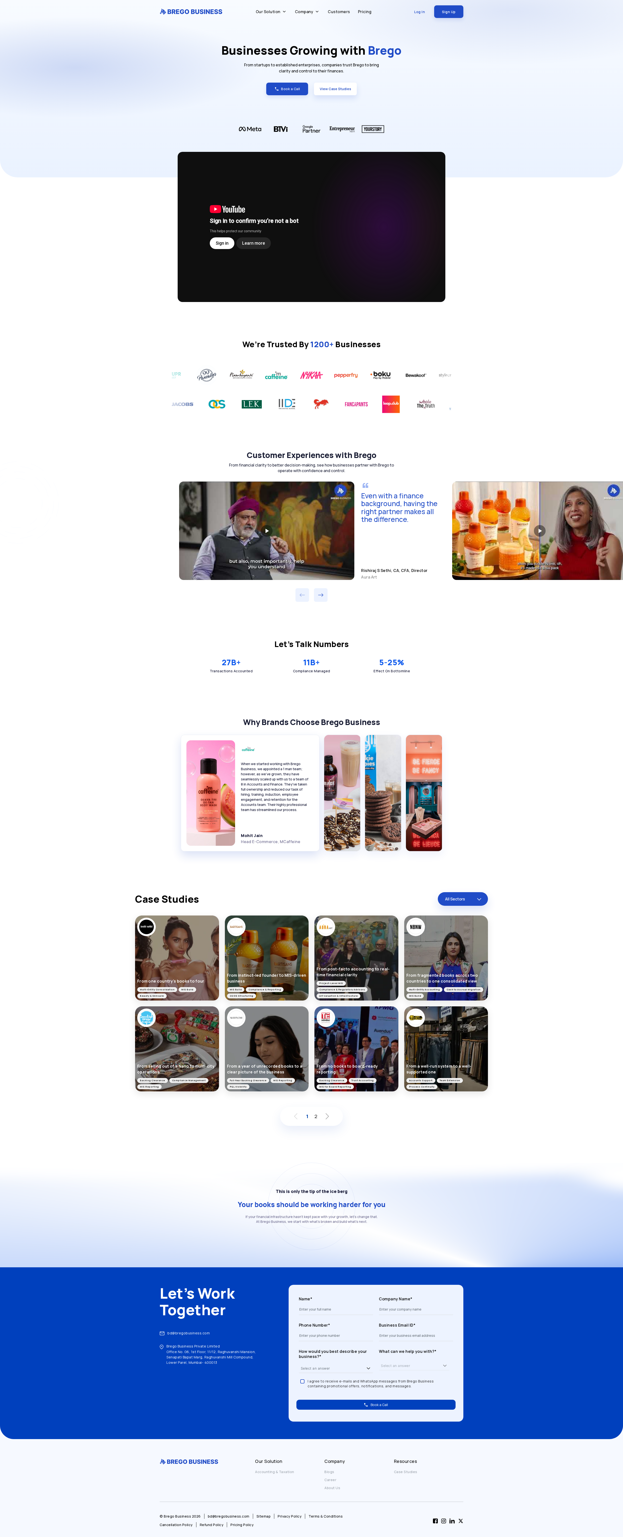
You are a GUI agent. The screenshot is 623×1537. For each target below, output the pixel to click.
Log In (419, 11)
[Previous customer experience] (302, 595)
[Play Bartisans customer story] (540, 530)
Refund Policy (212, 1524)
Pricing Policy (242, 1524)
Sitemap (264, 1516)
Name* (305, 1299)
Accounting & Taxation (274, 1472)
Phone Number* (314, 1325)
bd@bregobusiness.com (188, 1333)
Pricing (365, 11)
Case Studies (405, 1472)
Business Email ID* (397, 1325)
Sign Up (449, 11)
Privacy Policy (290, 1516)
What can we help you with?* (408, 1351)
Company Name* (395, 1299)
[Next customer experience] (321, 595)
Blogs (329, 1472)
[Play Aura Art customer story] (267, 530)
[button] (368, 1368)
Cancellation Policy (176, 1524)
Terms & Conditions (326, 1516)
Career (330, 1480)
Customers (339, 11)
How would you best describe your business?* (333, 1354)
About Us (332, 1488)
